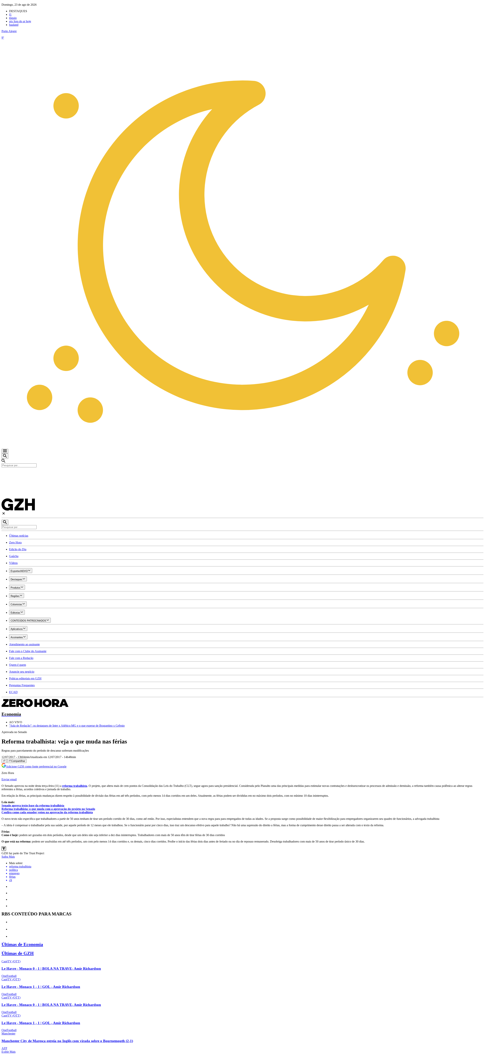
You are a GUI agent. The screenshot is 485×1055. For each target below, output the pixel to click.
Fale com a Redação (21, 658)
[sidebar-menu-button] (5, 451)
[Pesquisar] (5, 522)
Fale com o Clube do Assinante (27, 651)
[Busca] (5, 456)
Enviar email (9, 779)
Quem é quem (17, 664)
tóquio (13, 18)
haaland (13, 24)
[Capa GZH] (242, 473)
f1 (10, 14)
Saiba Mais (8, 856)
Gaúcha (13, 556)
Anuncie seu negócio (21, 671)
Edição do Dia (17, 549)
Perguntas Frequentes (22, 685)
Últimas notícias (18, 535)
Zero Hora (15, 542)
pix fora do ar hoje (20, 21)
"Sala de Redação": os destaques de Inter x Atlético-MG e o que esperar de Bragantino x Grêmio (67, 725)
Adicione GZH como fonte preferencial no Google (36, 766)
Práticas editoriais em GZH (25, 678)
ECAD (13, 692)
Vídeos (13, 563)
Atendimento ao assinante (24, 644)
